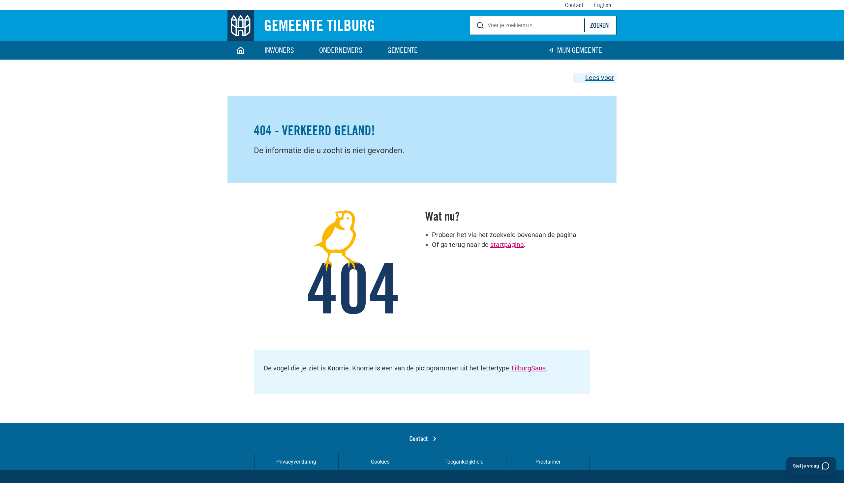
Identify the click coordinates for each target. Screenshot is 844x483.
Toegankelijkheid (464, 462)
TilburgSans (528, 368)
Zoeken (599, 25)
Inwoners (279, 50)
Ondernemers (340, 50)
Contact (418, 438)
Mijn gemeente (579, 50)
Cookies (380, 462)
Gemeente (402, 50)
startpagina (507, 245)
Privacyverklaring (296, 462)
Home (240, 50)
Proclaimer (547, 462)
